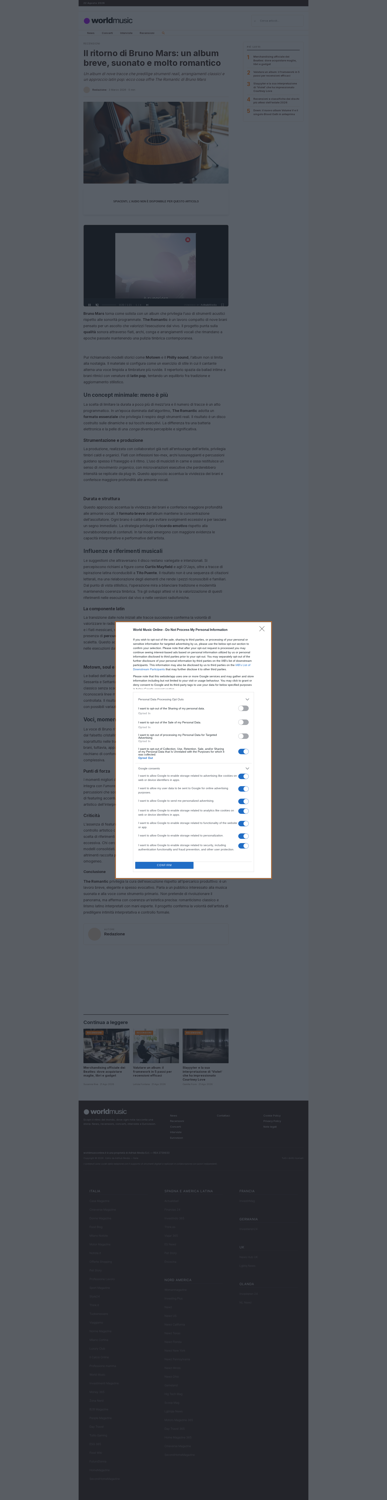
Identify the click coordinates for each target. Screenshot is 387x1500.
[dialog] (193, 750)
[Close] (263, 630)
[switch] (243, 708)
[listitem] (193, 699)
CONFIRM (164, 865)
